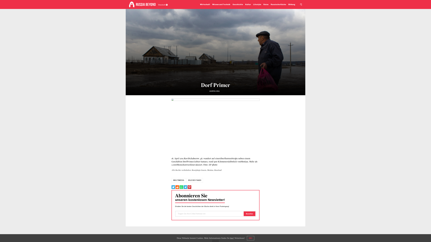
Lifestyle (257, 4)
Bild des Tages (194, 180)
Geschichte (238, 4)
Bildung (291, 4)
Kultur (248, 4)
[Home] (131, 4)
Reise (265, 4)
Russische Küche (278, 4)
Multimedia (178, 180)
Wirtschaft (205, 4)
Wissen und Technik (221, 4)
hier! (232, 238)
